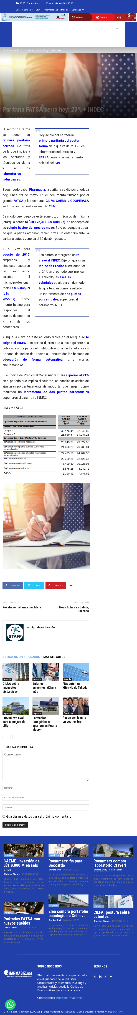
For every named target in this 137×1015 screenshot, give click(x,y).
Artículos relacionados (21, 657)
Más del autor (54, 657)
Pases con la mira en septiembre (74, 719)
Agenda (15, 50)
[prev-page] (4, 737)
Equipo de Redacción (17, 117)
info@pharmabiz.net (69, 998)
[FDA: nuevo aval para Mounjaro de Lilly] (15, 706)
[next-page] (10, 737)
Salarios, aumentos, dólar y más (44, 687)
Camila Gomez (10, 928)
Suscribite (23, 40)
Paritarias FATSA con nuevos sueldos (22, 921)
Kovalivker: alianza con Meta (21, 607)
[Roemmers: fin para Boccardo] (68, 850)
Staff (38, 10)
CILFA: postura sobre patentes (111, 914)
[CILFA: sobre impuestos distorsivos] (15, 672)
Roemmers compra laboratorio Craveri (109, 863)
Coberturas (103, 28)
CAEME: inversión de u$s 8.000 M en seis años (22, 865)
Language (76, 10)
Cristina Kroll (55, 870)
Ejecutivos (68, 713)
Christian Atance (12, 874)
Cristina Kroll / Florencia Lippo (107, 870)
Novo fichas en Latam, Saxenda (74, 609)
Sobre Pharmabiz (24, 10)
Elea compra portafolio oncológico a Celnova (68, 913)
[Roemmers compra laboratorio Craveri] (113, 850)
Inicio (5, 50)
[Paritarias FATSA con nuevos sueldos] (24, 908)
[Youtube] (111, 976)
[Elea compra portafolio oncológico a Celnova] (68, 900)
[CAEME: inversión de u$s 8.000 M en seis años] (24, 850)
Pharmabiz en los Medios (56, 10)
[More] (71, 585)
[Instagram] (94, 976)
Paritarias (9, 913)
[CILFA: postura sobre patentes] (113, 901)
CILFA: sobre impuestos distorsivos (10, 687)
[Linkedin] (100, 976)
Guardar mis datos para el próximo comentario (38, 816)
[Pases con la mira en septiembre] (76, 706)
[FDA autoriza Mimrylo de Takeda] (76, 672)
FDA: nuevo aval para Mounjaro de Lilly (13, 722)
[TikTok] (105, 976)
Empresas (9, 855)
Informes (99, 855)
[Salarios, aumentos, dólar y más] (45, 672)
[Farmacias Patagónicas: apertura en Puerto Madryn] (45, 706)
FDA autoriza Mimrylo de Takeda (75, 685)
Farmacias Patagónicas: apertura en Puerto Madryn (44, 723)
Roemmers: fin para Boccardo (65, 863)
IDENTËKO (118, 1011)
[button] (117, 28)
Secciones (84, 28)
